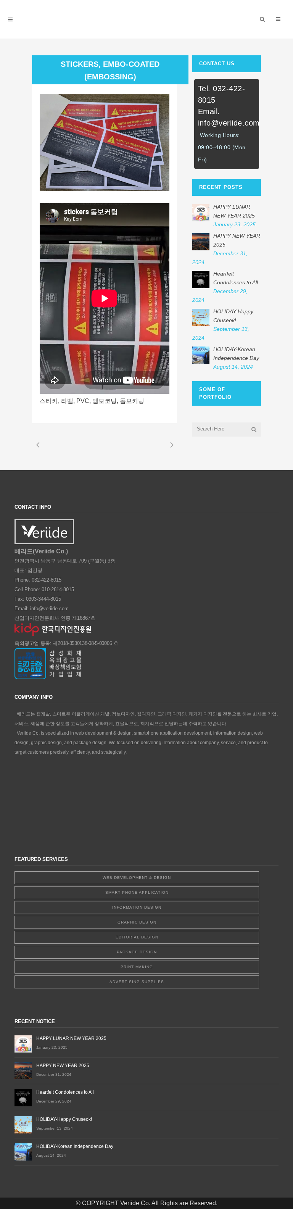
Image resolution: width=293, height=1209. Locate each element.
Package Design (137, 952)
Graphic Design (137, 922)
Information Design (136, 907)
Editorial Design (137, 937)
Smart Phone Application (137, 892)
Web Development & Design (137, 877)
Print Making (137, 967)
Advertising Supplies (136, 982)
